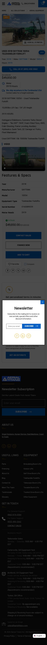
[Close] (42, 302)
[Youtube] (28, 336)
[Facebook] (17, 336)
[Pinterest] (23, 336)
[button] (39, 636)
